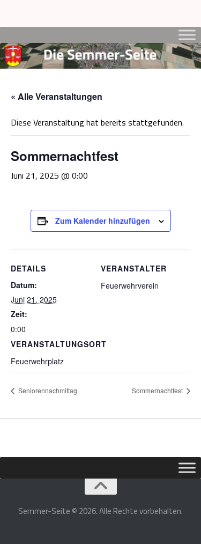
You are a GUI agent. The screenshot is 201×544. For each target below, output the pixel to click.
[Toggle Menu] (187, 35)
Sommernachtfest (158, 390)
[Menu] (187, 13)
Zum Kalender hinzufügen (102, 220)
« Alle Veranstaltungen (56, 96)
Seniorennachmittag (47, 390)
